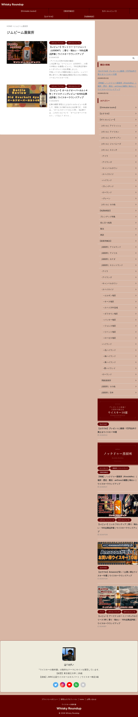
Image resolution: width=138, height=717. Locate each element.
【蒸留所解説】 (69, 11)
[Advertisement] (118, 37)
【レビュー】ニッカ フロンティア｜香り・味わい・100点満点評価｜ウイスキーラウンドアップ (118, 528)
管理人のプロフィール (69, 699)
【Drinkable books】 (28, 11)
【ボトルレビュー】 (109, 11)
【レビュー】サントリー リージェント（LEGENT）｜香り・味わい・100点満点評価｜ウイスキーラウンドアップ (68, 50)
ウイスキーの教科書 (69, 704)
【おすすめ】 (49, 16)
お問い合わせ (91, 699)
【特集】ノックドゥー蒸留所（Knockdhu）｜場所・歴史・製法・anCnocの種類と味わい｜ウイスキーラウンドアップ (117, 86)
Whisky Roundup (12, 4)
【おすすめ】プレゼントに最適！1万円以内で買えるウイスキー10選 (117, 72)
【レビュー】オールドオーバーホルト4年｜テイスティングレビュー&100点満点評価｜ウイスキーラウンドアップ (68, 94)
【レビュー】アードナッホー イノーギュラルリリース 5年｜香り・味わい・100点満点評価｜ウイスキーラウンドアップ (118, 619)
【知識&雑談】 (89, 16)
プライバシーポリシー (50, 699)
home (82, 699)
